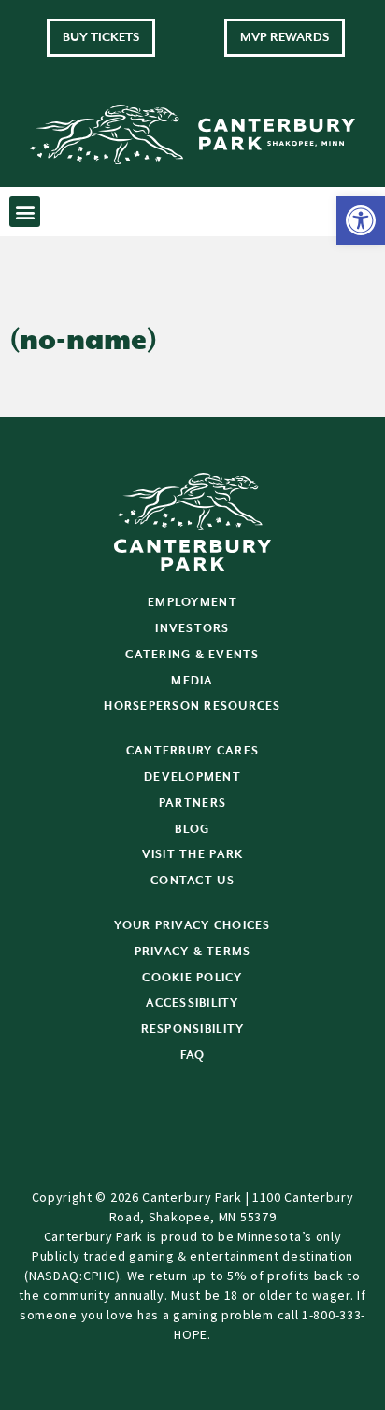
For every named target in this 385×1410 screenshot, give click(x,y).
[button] (360, 220)
